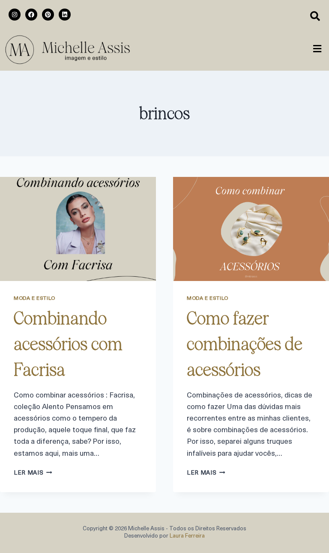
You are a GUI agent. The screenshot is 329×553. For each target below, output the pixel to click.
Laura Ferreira (187, 536)
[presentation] (78, 229)
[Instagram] (15, 15)
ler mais (33, 473)
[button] (317, 49)
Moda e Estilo (34, 298)
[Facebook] (31, 15)
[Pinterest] (48, 15)
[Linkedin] (65, 15)
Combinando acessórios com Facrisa (68, 344)
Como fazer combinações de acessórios (244, 344)
